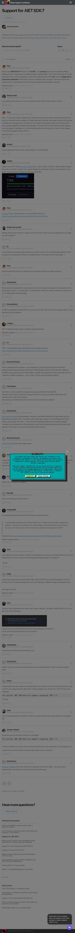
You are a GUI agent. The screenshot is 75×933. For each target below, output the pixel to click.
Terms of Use (48, 469)
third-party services (23, 471)
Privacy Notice (33, 469)
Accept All (30, 476)
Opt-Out (51, 472)
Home (7, 2)
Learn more (41, 463)
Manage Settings (43, 476)
